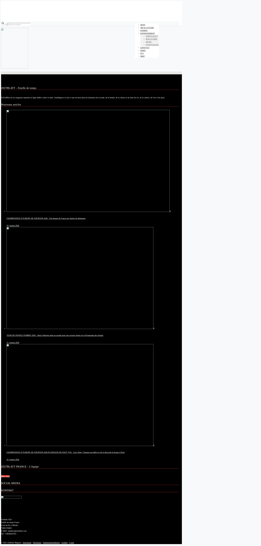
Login (71, 543)
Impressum (27, 543)
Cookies (64, 543)
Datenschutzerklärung (51, 543)
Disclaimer (37, 543)
